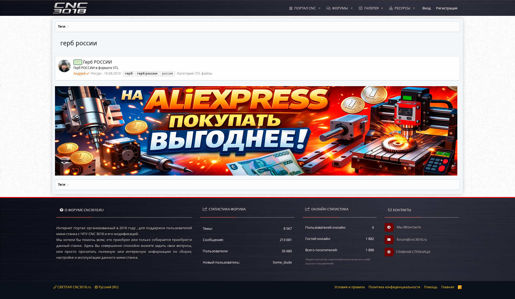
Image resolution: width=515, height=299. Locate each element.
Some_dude (282, 262)
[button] (319, 8)
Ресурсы (402, 8)
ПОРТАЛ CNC (305, 8)
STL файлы (203, 73)
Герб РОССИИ (93, 62)
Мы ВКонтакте (408, 227)
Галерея (371, 8)
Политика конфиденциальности (394, 287)
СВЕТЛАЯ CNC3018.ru (74, 287)
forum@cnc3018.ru (411, 239)
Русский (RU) (108, 287)
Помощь (430, 287)
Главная (447, 287)
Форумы (340, 8)
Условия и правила (349, 287)
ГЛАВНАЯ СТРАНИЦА (413, 251)
